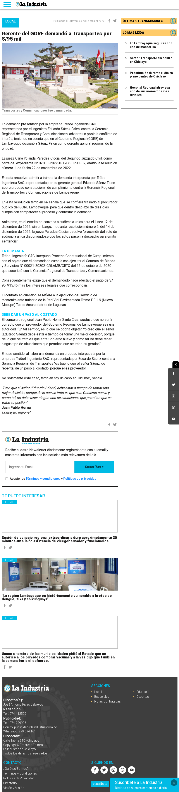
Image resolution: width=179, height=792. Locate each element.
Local (9, 501)
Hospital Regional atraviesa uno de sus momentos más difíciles (150, 91)
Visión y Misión (13, 788)
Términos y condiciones (43, 478)
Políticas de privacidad (79, 478)
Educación (143, 692)
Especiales (101, 696)
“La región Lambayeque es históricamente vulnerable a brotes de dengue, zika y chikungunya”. (57, 597)
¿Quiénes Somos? (15, 768)
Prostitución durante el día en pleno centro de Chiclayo (151, 74)
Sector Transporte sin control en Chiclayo (151, 60)
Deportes (142, 696)
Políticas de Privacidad (18, 778)
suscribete (100, 783)
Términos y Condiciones (20, 773)
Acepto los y (53, 478)
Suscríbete (94, 467)
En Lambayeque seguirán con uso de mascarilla (151, 45)
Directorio (10, 783)
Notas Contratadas (107, 701)
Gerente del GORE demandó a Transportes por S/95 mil (57, 36)
